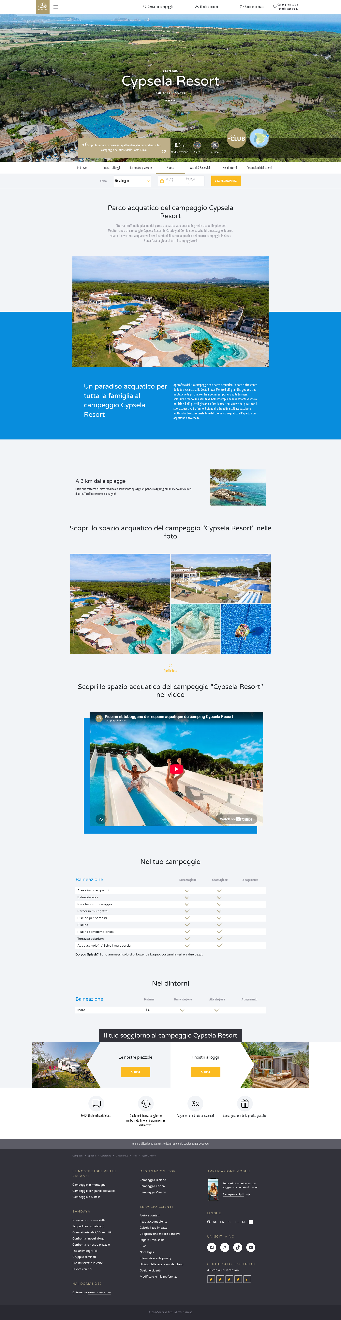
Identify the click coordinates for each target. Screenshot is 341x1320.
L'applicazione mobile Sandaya (160, 1234)
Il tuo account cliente (153, 1221)
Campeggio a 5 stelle (86, 1197)
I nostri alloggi (111, 168)
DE (244, 1222)
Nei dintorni (230, 168)
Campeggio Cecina (152, 1186)
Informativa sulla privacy (155, 1258)
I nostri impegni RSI (85, 1251)
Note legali (147, 1252)
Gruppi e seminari (84, 1257)
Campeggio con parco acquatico (93, 1191)
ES (229, 1222)
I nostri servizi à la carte (87, 1263)
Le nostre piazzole (141, 168)
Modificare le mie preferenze (158, 1276)
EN (222, 1222)
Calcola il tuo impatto (154, 1227)
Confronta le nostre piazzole (91, 1244)
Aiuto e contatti (150, 1215)
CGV (143, 1246)
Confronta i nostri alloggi (88, 1238)
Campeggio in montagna (89, 1184)
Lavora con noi (82, 1269)
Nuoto (170, 168)
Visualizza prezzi (226, 181)
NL (215, 1222)
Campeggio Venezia (153, 1192)
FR (237, 1222)
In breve (82, 168)
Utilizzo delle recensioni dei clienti (161, 1264)
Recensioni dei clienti (259, 168)
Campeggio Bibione (153, 1180)
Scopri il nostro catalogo (88, 1226)
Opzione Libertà (150, 1270)
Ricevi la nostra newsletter (89, 1220)
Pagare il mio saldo (152, 1240)
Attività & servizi (200, 168)
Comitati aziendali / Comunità (91, 1232)
